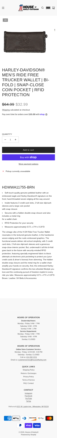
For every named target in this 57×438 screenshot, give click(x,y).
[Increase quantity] (15, 140)
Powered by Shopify (28, 435)
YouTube (28, 399)
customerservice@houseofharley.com (32, 360)
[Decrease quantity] (5, 140)
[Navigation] (3, 8)
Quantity (7, 134)
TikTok (28, 401)
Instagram (28, 393)
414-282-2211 (31, 357)
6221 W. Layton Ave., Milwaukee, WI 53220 (32, 407)
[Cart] (53, 8)
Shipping (6, 110)
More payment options (28, 164)
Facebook (28, 396)
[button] (47, 8)
